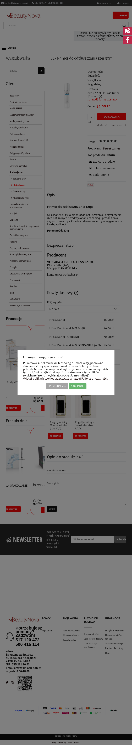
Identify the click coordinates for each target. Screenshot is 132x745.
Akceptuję (77, 386)
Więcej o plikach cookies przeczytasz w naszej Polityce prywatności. (65, 379)
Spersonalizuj (57, 386)
